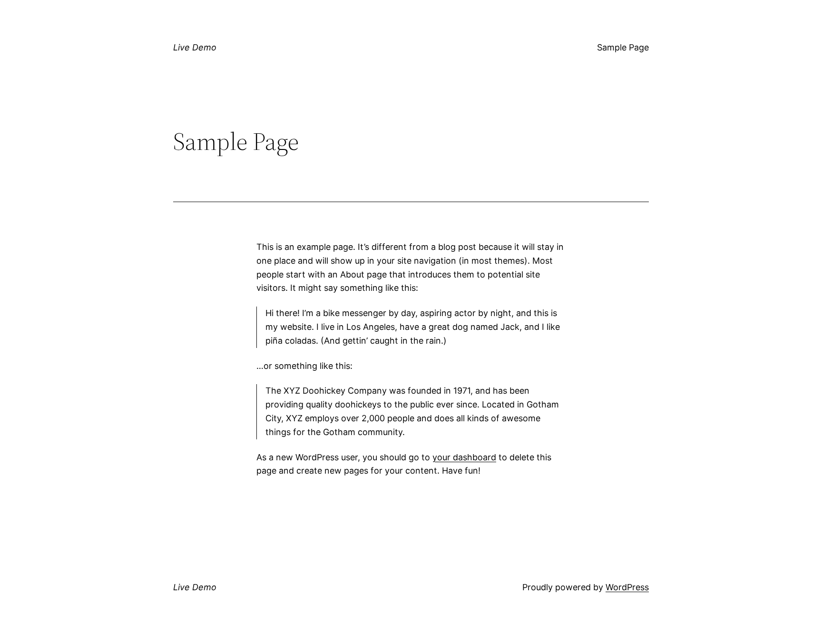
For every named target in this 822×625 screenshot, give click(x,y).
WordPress (627, 587)
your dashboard (464, 457)
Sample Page (623, 47)
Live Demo (194, 47)
